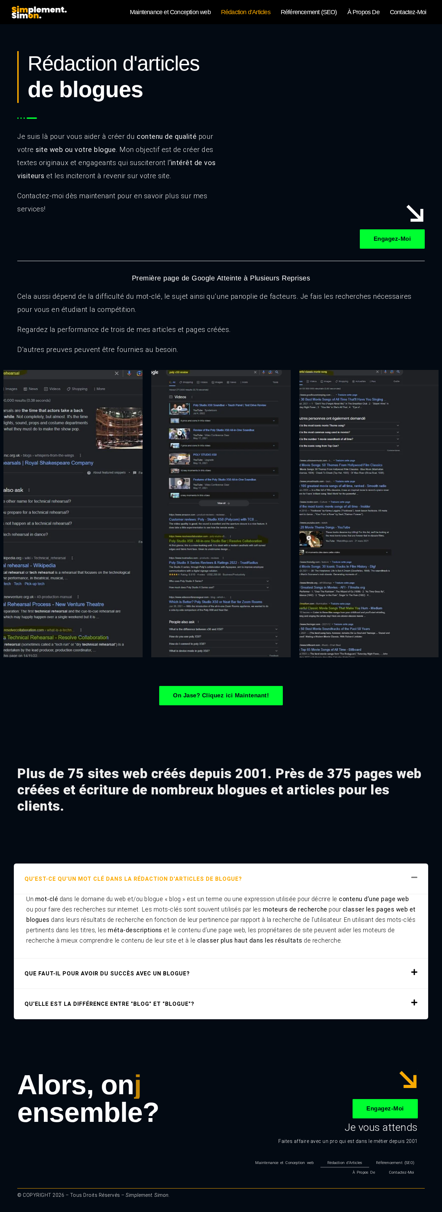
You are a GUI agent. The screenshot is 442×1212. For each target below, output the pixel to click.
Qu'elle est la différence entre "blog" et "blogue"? (109, 1004)
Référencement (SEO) (309, 12)
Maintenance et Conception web (170, 12)
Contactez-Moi (408, 12)
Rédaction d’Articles (245, 12)
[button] (221, 879)
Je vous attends (381, 1127)
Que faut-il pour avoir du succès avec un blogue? (107, 973)
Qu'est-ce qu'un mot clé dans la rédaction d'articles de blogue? (133, 879)
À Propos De (363, 12)
